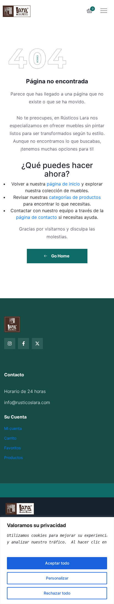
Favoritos (12, 447)
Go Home (59, 256)
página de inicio (63, 184)
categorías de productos (75, 197)
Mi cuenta (13, 428)
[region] (57, 560)
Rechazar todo (57, 593)
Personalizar (57, 578)
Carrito (10, 438)
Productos (13, 457)
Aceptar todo (57, 563)
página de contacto (36, 217)
